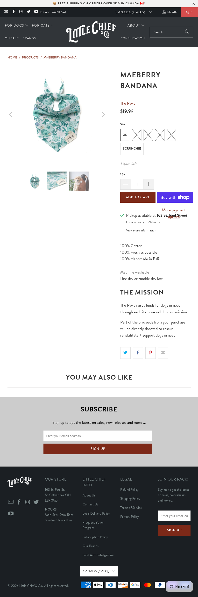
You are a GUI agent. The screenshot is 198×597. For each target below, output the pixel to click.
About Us (89, 495)
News (44, 12)
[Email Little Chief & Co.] (6, 12)
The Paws (127, 103)
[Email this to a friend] (163, 353)
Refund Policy (129, 489)
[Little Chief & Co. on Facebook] (13, 12)
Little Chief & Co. (31, 585)
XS (125, 134)
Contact (59, 12)
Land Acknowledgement (98, 555)
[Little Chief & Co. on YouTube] (36, 12)
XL (171, 134)
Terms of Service (131, 507)
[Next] (103, 114)
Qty (122, 174)
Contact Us (90, 504)
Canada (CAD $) (130, 12)
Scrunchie (132, 148)
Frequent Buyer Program (93, 525)
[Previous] (11, 114)
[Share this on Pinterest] (150, 353)
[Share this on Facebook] (138, 353)
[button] (17, 25)
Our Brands (91, 545)
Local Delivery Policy (96, 513)
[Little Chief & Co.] (91, 32)
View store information (141, 230)
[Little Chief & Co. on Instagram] (21, 12)
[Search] (187, 32)
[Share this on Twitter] (125, 353)
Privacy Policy (129, 516)
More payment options (174, 213)
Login (172, 12)
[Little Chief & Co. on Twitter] (28, 12)
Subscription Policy (95, 536)
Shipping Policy (130, 498)
